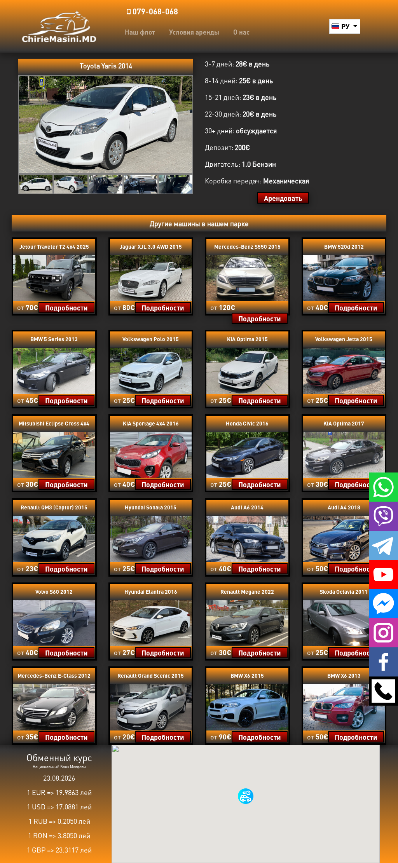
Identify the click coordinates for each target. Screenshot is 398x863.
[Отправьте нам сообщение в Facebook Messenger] (383, 602)
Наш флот (140, 32)
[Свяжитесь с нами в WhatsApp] (383, 486)
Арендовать (283, 198)
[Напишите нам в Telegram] (383, 544)
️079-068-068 (154, 11)
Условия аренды (194, 32)
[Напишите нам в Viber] (383, 515)
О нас (241, 32)
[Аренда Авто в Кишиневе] (59, 25)
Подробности (66, 307)
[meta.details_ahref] (54, 277)
